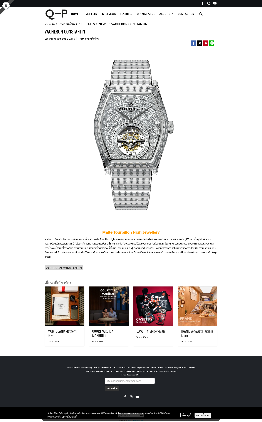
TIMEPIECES (90, 14)
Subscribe (112, 388)
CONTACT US (186, 14)
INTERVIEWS (108, 14)
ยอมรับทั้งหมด (202, 415)
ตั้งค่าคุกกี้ (186, 415)
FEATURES (126, 14)
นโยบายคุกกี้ (71, 416)
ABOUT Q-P (166, 14)
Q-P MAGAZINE (146, 14)
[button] (201, 14)
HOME (74, 14)
